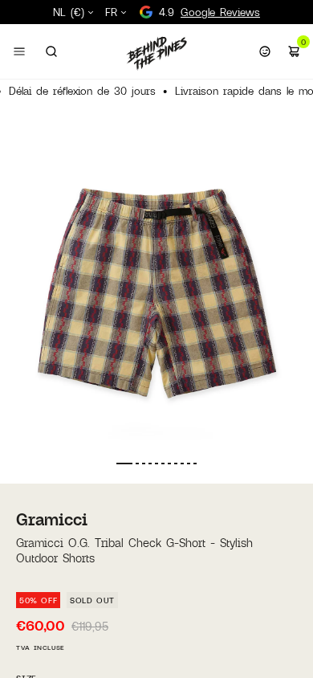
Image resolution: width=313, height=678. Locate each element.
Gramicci (51, 519)
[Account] (264, 51)
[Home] (156, 53)
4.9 (209, 12)
